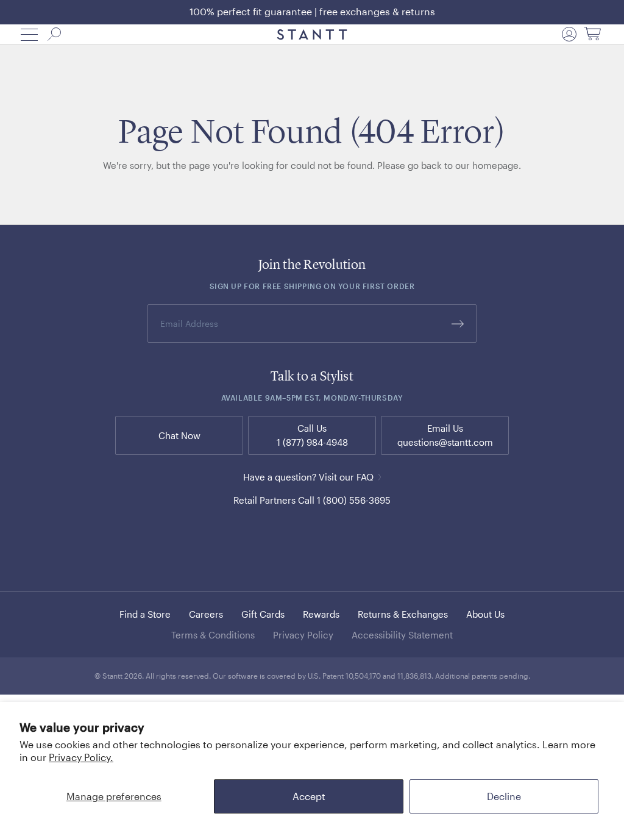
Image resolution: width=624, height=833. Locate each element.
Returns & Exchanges (403, 614)
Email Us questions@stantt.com (445, 435)
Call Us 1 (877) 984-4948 (312, 435)
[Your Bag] (592, 34)
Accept (308, 796)
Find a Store (145, 614)
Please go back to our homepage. (449, 165)
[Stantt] (312, 34)
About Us (485, 614)
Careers (206, 614)
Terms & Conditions (213, 634)
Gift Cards (263, 614)
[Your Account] (569, 34)
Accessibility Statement (402, 634)
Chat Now (179, 435)
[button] (29, 35)
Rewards (321, 614)
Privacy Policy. (81, 757)
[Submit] (457, 323)
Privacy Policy (303, 634)
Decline (504, 796)
